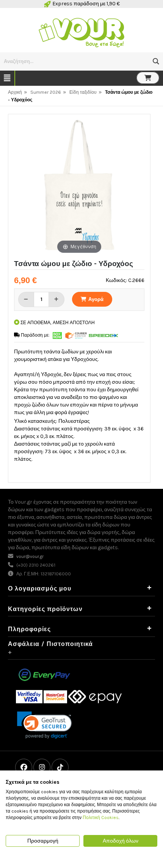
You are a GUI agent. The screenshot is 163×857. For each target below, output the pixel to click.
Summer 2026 (45, 92)
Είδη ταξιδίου (83, 92)
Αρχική (15, 92)
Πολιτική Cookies (101, 817)
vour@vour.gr (30, 556)
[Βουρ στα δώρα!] (81, 31)
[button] (156, 61)
